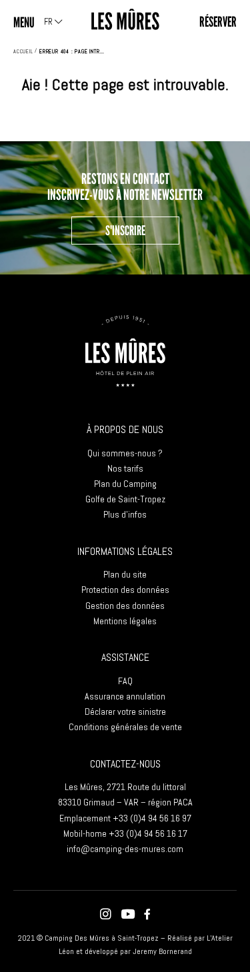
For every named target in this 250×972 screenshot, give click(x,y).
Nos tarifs (125, 468)
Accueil (23, 51)
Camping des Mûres (125, 19)
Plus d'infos (125, 514)
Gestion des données (125, 606)
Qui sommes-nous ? (125, 453)
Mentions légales (125, 621)
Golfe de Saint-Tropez (125, 499)
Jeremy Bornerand (162, 951)
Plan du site (125, 574)
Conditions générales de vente (125, 727)
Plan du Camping (125, 484)
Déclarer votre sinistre (125, 712)
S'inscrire (125, 231)
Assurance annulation (125, 696)
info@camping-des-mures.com (125, 849)
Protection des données (125, 590)
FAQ (125, 681)
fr (49, 21)
